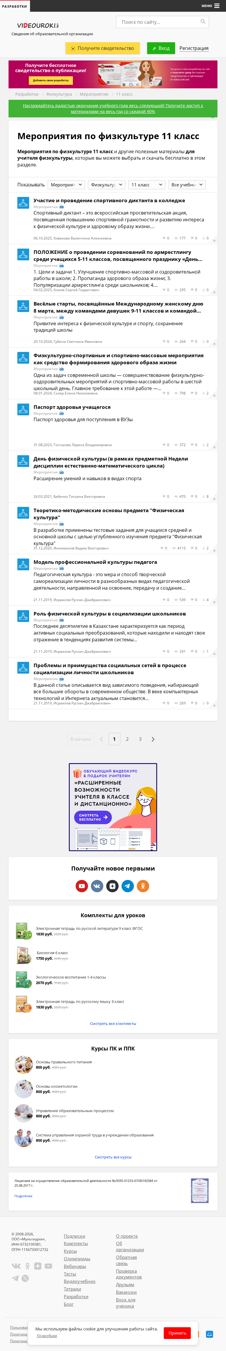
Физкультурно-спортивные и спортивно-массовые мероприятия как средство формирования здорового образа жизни (119, 359)
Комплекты (76, 1243)
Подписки (74, 1236)
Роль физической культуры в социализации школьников (110, 613)
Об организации (130, 1246)
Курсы (70, 1251)
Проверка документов (129, 1274)
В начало (80, 739)
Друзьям (125, 1284)
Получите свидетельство (106, 48)
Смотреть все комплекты (113, 1023)
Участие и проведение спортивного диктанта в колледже (109, 200)
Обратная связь (126, 1260)
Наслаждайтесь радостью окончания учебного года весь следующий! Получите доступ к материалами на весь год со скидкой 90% (113, 108)
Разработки (27, 94)
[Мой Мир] (209, 1334)
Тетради (72, 1289)
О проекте (127, 1236)
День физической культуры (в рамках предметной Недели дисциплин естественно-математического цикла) (111, 462)
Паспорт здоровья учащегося (72, 407)
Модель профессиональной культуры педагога (95, 562)
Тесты (70, 1274)
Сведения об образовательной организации (52, 33)
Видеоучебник (80, 1281)
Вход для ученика (125, 1303)
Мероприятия (94, 94)
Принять (177, 1333)
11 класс (124, 94)
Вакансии (126, 1292)
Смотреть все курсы (113, 1157)
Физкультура (59, 94)
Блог (69, 1304)
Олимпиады (77, 1258)
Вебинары (75, 1266)
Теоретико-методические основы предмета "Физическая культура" (109, 514)
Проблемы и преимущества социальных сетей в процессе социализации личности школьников (110, 669)
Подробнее (23, 1196)
